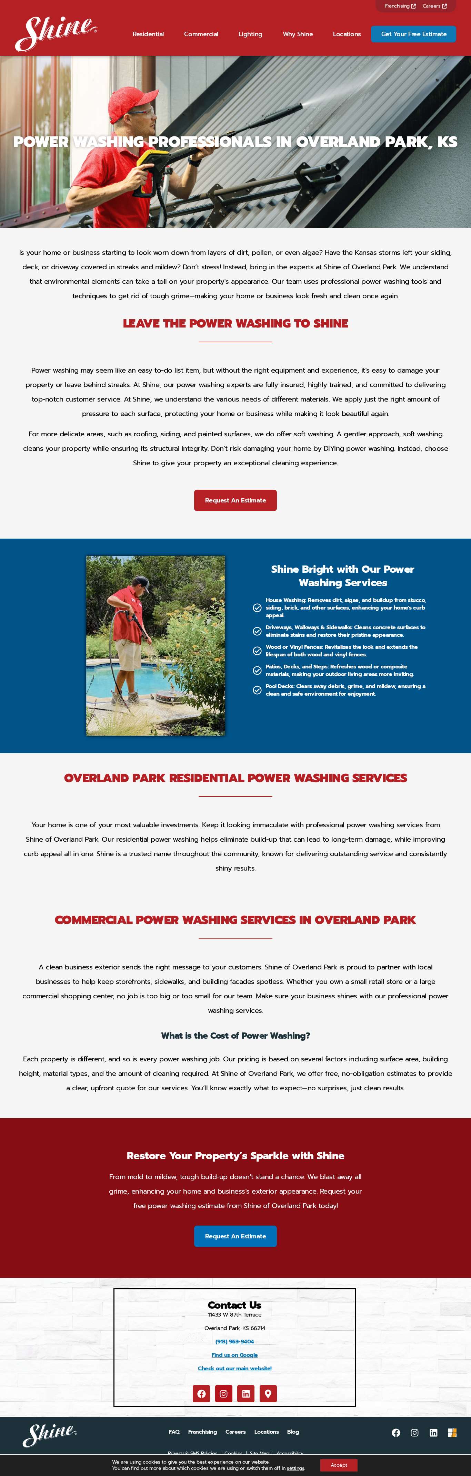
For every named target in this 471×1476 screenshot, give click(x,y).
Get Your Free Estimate (414, 34)
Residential (148, 34)
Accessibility (290, 1453)
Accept (339, 1465)
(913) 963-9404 (235, 1342)
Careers (432, 6)
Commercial (201, 34)
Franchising (398, 6)
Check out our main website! (235, 1368)
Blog (293, 1432)
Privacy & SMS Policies (192, 1453)
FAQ (174, 1432)
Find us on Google (235, 1355)
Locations (347, 34)
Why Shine (298, 34)
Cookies (233, 1453)
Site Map (259, 1453)
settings (295, 1468)
